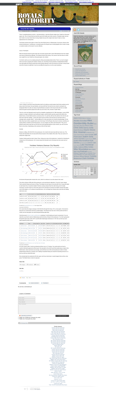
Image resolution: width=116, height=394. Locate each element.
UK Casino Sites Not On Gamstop (58, 358)
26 (75, 174)
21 (82, 173)
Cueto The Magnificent (80, 70)
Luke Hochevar (87, 145)
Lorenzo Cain (91, 143)
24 (91, 173)
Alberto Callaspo (86, 118)
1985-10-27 (30, 228)
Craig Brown (34, 31)
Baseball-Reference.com (29, 205)
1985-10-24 (30, 240)
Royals (23, 277)
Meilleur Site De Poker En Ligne (58, 367)
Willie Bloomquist (91, 154)
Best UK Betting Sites (58, 344)
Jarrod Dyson (80, 134)
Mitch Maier (92, 149)
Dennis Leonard (24, 237)
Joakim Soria (87, 137)
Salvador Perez (92, 153)
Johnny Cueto (24, 225)
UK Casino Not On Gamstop (58, 343)
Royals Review (78, 111)
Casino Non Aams (58, 374)
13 (78, 171)
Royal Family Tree (52, 24)
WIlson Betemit (84, 156)
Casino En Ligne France (58, 376)
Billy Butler (88, 123)
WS (34, 225)
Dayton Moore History (42, 24)
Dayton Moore (89, 130)
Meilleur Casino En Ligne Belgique (58, 364)
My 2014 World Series (80, 75)
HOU (42, 230)
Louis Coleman (77, 145)
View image (22, 102)
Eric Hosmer (80, 132)
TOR (42, 235)
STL (42, 228)
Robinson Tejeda (78, 153)
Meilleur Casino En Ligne (58, 357)
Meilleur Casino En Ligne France (58, 369)
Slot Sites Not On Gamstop (58, 331)
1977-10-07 (30, 237)
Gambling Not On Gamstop (58, 336)
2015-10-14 (30, 230)
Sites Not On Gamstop (58, 330)
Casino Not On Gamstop (58, 329)
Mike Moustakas (81, 149)
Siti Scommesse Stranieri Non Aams (58, 375)
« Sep (75, 176)
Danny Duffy (88, 128)
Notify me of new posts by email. (28, 319)
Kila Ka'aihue (84, 141)
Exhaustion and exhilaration (81, 72)
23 (88, 173)
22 (85, 173)
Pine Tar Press (78, 95)
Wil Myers (76, 156)
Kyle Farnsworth (83, 142)
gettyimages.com (29, 102)
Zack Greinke (88, 158)
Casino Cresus (58, 371)
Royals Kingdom (79, 110)
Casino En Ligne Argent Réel (58, 380)
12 (75, 171)
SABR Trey (85, 153)
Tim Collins (85, 154)
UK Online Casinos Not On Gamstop (58, 361)
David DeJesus (78, 130)
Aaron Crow (78, 118)
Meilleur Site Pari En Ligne (58, 368)
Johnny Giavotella (79, 138)
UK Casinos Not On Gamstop (58, 340)
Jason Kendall (89, 134)
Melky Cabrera (79, 147)
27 (78, 174)
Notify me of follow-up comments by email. (30, 317)
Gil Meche (89, 132)
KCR (39, 225)
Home (22, 24)
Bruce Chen (89, 125)
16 (88, 171)
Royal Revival (78, 103)
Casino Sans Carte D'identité (58, 366)
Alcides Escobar (80, 121)
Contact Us (32, 24)
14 (82, 171)
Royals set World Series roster (82, 74)
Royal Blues (78, 100)
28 (82, 174)
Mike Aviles (88, 147)
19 (75, 173)
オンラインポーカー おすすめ (58, 382)
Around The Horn (79, 87)
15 (85, 171)
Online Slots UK (58, 345)
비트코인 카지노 (58, 379)
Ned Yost (77, 151)
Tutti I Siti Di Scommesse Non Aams (58, 384)
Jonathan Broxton (88, 138)
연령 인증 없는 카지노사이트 (58, 372)
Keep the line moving (27, 28)
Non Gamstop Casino (58, 339)
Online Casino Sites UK (58, 355)
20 (78, 173)
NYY (42, 237)
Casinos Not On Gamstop (58, 327)
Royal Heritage (78, 102)
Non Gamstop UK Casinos (58, 332)
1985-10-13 (30, 235)
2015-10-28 (30, 225)
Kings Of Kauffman (79, 94)
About (27, 24)
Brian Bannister (81, 125)
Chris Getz (78, 128)
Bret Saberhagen (24, 228)
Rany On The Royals (80, 98)
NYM (42, 225)
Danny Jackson (24, 235)
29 (85, 174)
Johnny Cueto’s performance (33, 215)
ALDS (34, 230)
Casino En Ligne (58, 383)
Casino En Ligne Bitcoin (58, 363)
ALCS (34, 235)
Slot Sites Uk (58, 346)
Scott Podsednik (78, 154)
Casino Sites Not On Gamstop (58, 334)
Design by (35, 389)
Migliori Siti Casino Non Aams (58, 359)
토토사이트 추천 (58, 377)
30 (88, 174)
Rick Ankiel (89, 151)
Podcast (83, 151)
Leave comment (62, 315)
